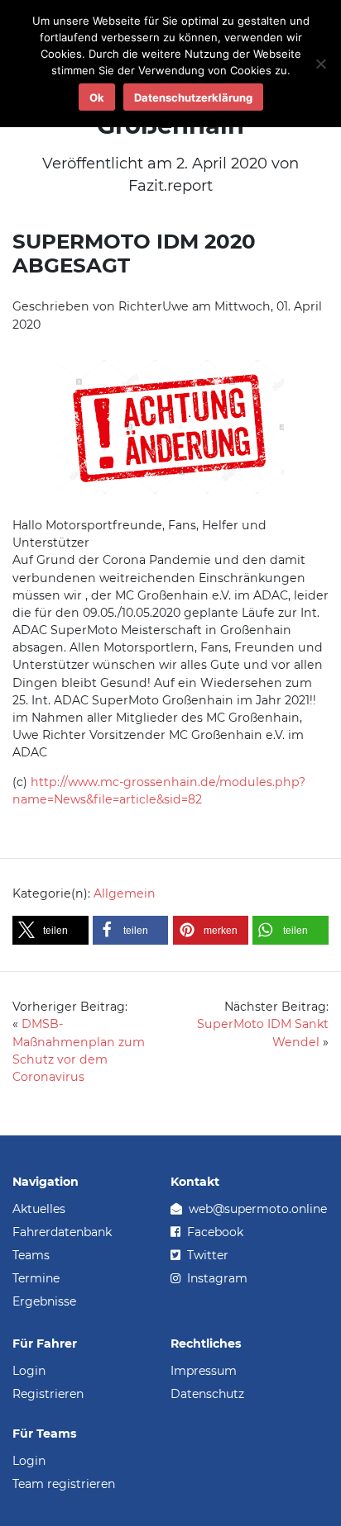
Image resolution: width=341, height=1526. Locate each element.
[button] (50, 930)
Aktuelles (38, 1208)
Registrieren (48, 1393)
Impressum (203, 1370)
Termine (36, 1278)
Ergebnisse (44, 1301)
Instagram (215, 1278)
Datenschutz (207, 1393)
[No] (320, 63)
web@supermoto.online (256, 1208)
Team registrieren (63, 1483)
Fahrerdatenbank (62, 1232)
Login (29, 1370)
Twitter (206, 1255)
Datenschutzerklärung (193, 97)
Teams (31, 1255)
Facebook (213, 1232)
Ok (96, 97)
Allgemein (125, 893)
